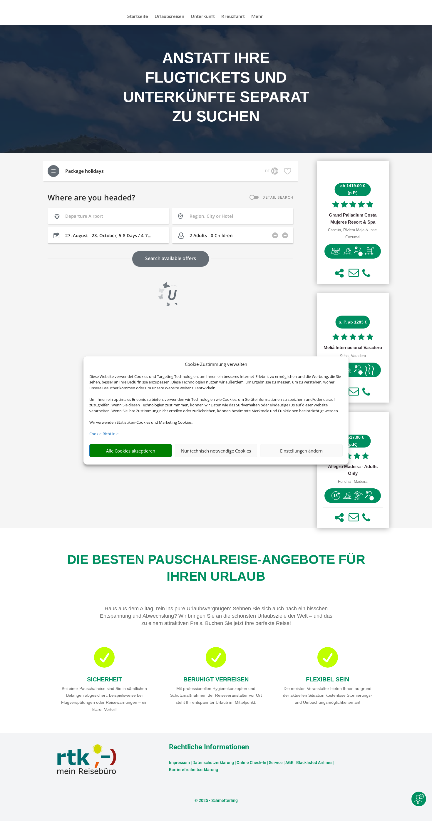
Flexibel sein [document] (327, 679)
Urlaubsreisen (169, 16)
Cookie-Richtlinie (103, 433)
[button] (339, 273)
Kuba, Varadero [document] (353, 356)
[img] (335, 251)
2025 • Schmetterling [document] (218, 800)
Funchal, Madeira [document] (352, 482)
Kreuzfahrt (233, 16)
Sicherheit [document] (104, 679)
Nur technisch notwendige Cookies (216, 451)
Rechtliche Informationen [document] (209, 747)
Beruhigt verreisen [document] (216, 679)
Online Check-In (251, 762)
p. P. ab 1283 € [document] (353, 322)
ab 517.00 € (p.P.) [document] (352, 441)
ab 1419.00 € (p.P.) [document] (352, 189)
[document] (353, 219)
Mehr (257, 16)
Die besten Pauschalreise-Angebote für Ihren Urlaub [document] (216, 567)
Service (276, 762)
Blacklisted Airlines (314, 762)
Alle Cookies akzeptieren (130, 451)
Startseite (137, 16)
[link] (353, 222)
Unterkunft (203, 16)
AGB (289, 762)
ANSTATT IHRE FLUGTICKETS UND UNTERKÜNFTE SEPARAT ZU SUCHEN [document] (216, 87)
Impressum (179, 762)
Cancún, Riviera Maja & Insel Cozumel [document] (353, 233)
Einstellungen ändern (301, 451)
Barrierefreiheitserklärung (193, 769)
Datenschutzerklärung (213, 762)
